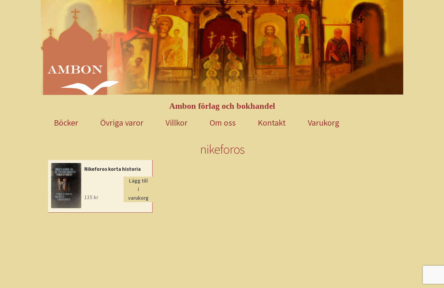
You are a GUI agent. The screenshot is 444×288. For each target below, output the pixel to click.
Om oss (223, 122)
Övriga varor (121, 122)
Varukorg (323, 122)
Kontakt (272, 122)
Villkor (177, 122)
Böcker (66, 122)
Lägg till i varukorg (138, 189)
